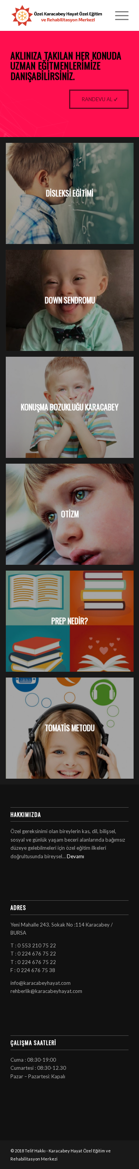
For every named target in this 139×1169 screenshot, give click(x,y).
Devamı (75, 856)
